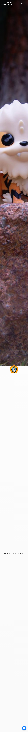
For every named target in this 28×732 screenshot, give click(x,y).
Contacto (10, 4)
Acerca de (9, 2)
